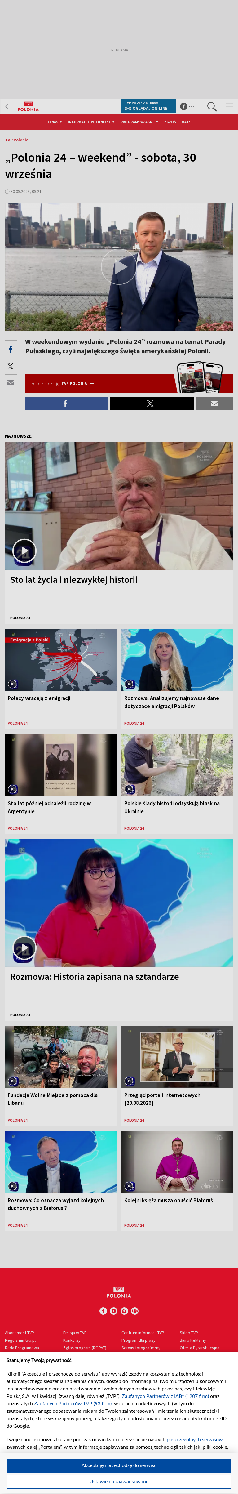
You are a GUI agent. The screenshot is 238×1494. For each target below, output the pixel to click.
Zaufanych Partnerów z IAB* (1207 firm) (165, 1396)
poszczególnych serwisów (195, 1439)
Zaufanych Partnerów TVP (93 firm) (73, 1403)
